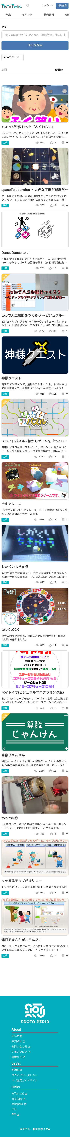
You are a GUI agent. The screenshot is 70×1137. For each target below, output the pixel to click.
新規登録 (62, 5)
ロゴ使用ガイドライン (25, 1081)
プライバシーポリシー (25, 1075)
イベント (27, 15)
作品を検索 (35, 45)
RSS (14, 1109)
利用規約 (17, 1070)
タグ (4, 27)
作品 (8, 15)
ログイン (48, 6)
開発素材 (49, 15)
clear (18, 57)
